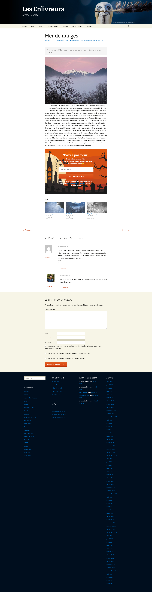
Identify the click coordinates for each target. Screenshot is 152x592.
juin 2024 (109, 465)
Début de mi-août (57, 388)
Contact (89, 26)
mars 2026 (110, 398)
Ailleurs (41, 26)
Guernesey (27, 430)
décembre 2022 (111, 523)
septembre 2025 (112, 417)
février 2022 (110, 555)
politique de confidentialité (76, 183)
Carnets (26, 404)
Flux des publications (58, 411)
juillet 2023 (110, 500)
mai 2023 (109, 507)
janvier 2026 (110, 404)
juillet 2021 (110, 577)
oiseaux (100, 41)
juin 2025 (109, 426)
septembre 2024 (112, 455)
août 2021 (110, 574)
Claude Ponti (75, 41)
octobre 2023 (111, 491)
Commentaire (50, 309)
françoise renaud (84, 395)
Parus (26, 446)
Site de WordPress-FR (58, 417)
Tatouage (27, 230)
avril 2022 (109, 548)
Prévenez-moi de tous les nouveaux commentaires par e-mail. (68, 353)
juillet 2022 (110, 539)
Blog (32, 26)
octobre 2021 (111, 568)
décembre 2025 (111, 407)
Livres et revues (53, 26)
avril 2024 (109, 471)
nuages (95, 41)
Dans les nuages (50, 214)
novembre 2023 (111, 487)
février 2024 (110, 478)
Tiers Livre (27, 456)
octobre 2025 (111, 414)
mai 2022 (109, 545)
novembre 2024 (111, 449)
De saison (27, 414)
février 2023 (110, 516)
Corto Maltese (84, 41)
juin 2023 (109, 503)
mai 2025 (109, 430)
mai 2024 (109, 468)
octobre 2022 (111, 529)
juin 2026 (109, 388)
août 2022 (110, 536)
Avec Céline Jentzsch (31, 398)
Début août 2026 (57, 391)
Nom (47, 333)
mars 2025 (110, 436)
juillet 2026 (110, 385)
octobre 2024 (111, 452)
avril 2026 (109, 394)
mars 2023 (110, 513)
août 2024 (110, 459)
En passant (27, 427)
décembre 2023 (111, 484)
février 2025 (110, 439)
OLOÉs (26, 443)
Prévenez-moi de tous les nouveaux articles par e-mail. (65, 358)
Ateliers (65, 26)
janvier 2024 (110, 481)
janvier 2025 (110, 442)
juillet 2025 (110, 423)
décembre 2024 (111, 446)
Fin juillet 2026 (56, 394)
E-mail (48, 338)
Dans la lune (55, 385)
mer (90, 41)
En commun (27, 420)
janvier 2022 (110, 558)
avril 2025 (109, 433)
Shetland (27, 452)
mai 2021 (109, 584)
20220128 (69, 214)
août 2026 (110, 382)
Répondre (63, 268)
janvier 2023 (110, 519)
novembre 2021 (111, 564)
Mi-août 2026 (55, 382)
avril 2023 (109, 510)
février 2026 (110, 401)
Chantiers (27, 411)
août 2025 (110, 420)
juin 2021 (109, 580)
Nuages (26, 440)
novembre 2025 (111, 410)
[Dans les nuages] (54, 207)
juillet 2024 (110, 462)
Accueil (24, 26)
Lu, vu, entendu (77, 26)
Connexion (55, 408)
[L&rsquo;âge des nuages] (97, 207)
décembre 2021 (111, 561)
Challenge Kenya (29, 408)
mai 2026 (109, 391)
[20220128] (75, 207)
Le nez (126, 230)
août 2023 (110, 497)
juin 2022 (109, 542)
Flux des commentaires (59, 414)
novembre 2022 (111, 526)
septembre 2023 (112, 494)
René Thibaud (83, 392)
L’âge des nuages (92, 214)
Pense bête (64, 41)
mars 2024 (110, 475)
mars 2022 (110, 552)
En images (27, 424)
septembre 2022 (112, 532)
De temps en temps (30, 417)
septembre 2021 (112, 571)
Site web (48, 342)
